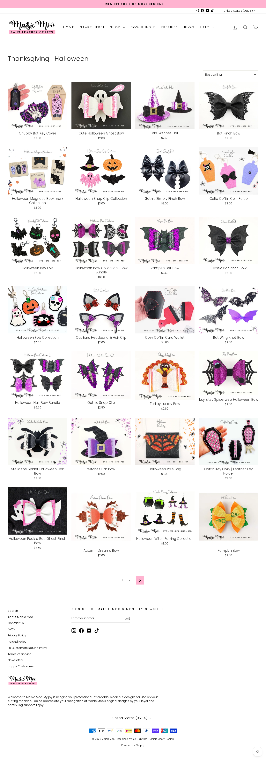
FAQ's (11, 629)
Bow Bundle (143, 27)
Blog (189, 27)
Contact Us (16, 623)
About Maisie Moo (20, 617)
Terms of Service (20, 654)
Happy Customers (21, 666)
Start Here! (92, 27)
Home (68, 27)
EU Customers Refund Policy (27, 648)
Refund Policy (17, 642)
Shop (116, 27)
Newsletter (15, 660)
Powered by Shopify (133, 745)
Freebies (169, 27)
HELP (205, 27)
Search (13, 611)
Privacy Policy (17, 635)
